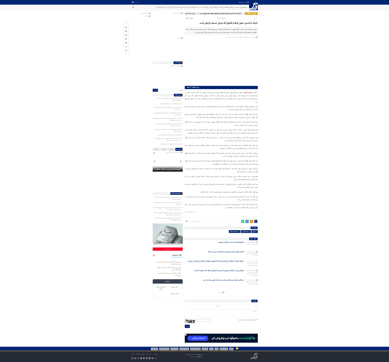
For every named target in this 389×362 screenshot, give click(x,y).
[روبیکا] (126, 24)
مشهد (254, 231)
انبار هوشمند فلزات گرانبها (161, 288)
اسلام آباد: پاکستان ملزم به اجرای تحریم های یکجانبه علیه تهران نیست (229, 13)
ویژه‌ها (171, 7)
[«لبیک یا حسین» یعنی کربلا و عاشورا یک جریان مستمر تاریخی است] (221, 60)
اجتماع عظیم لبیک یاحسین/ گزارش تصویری (231, 242)
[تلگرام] (126, 43)
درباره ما (155, 354)
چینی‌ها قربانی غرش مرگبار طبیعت (168, 169)
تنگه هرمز (205, 349)
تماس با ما (148, 354)
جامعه (220, 7)
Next (155, 161)
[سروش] (126, 39)
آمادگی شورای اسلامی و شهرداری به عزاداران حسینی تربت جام (226, 252)
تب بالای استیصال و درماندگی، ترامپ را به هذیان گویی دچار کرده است (223, 280)
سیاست (237, 7)
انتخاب (155, 90)
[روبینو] (126, 27)
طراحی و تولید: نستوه (193, 356)
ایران (216, 349)
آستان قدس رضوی (195, 349)
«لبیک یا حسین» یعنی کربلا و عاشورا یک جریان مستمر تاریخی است (229, 23)
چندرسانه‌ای (184, 7)
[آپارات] (126, 50)
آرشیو (132, 354)
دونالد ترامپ (174, 349)
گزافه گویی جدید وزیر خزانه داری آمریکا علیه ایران (169, 135)
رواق (206, 7)
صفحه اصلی (244, 7)
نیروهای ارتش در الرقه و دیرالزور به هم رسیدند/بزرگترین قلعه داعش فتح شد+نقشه (219, 271)
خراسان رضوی (223, 349)
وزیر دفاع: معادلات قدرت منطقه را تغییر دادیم (170, 104)
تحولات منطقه (251, 13)
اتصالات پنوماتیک (174, 294)
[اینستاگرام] (126, 47)
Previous (181, 161)
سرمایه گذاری (168, 249)
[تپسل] (186, 335)
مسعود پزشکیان (184, 349)
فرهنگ (215, 7)
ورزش (210, 7)
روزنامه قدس (159, 7)
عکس (190, 7)
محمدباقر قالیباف (164, 349)
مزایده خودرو (174, 287)
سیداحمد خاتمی (234, 231)
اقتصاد (226, 7)
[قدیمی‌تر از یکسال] (251, 244)
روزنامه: (181, 90)
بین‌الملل (231, 7)
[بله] (126, 31)
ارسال (187, 326)
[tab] (179, 149)
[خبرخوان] (132, 358)
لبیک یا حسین (245, 231)
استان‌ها (195, 7)
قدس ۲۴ (176, 7)
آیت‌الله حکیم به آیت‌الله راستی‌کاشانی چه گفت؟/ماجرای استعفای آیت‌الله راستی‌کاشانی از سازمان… (215, 261)
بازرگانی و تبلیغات (140, 354)
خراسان (201, 7)
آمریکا (231, 349)
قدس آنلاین (253, 6)
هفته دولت (154, 349)
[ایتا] (126, 35)
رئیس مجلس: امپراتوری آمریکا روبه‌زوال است (170, 144)
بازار (166, 7)
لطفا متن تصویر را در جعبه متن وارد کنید (248, 320)
